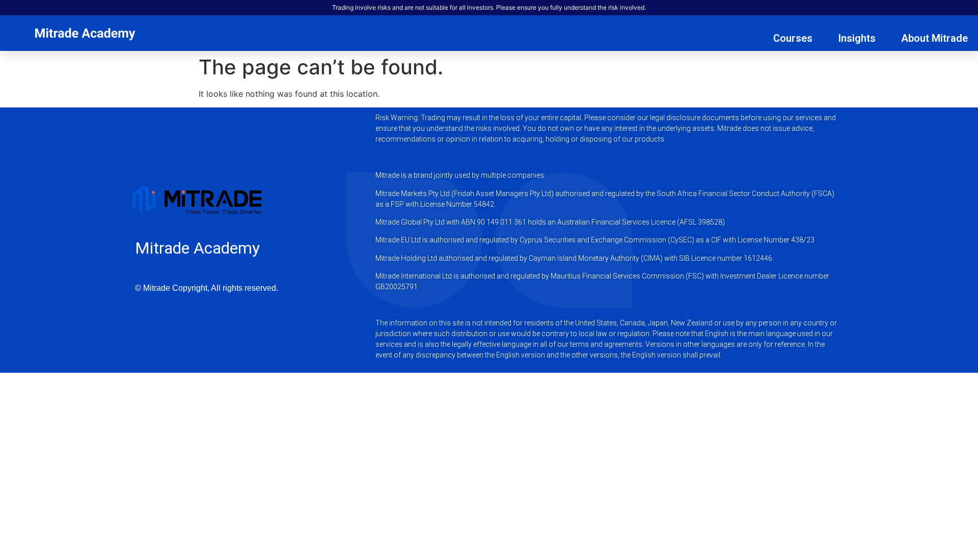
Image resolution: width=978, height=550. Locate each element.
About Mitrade (934, 38)
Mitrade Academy (197, 248)
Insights (857, 38)
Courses (792, 38)
